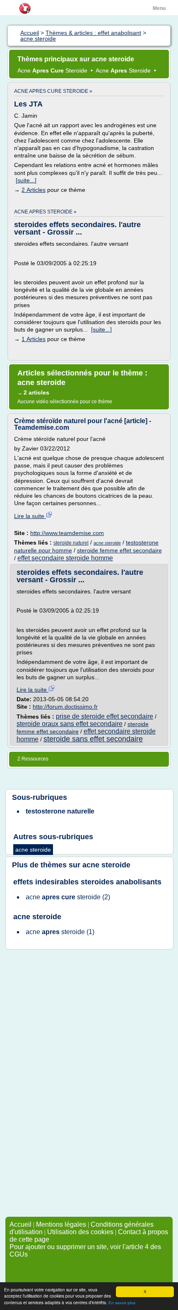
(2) (68, 897)
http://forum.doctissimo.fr (65, 706)
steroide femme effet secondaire (119, 550)
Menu (159, 8)
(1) (60, 931)
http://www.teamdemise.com (67, 533)
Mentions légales (61, 1224)
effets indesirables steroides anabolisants (87, 882)
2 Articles (34, 189)
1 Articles (34, 339)
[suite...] (26, 180)
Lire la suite (30, 516)
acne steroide (107, 542)
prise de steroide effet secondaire (104, 716)
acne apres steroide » (45, 212)
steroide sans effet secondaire (93, 739)
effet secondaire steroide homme (65, 558)
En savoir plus (121, 1302)
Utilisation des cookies (80, 1231)
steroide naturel (71, 543)
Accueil (20, 1224)
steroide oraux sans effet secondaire (70, 723)
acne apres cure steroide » (53, 91)
